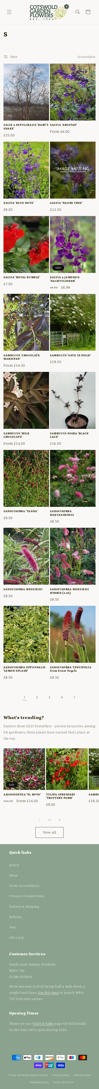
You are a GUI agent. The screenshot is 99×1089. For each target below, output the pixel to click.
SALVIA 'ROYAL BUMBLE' (21, 277)
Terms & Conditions (24, 885)
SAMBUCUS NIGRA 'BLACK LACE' (69, 435)
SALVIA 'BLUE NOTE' (18, 203)
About (13, 875)
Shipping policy (39, 1082)
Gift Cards (16, 937)
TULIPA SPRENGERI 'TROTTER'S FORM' (60, 796)
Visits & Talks (42, 1023)
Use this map (48, 992)
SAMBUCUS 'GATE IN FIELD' (70, 355)
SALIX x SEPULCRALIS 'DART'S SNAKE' (25, 126)
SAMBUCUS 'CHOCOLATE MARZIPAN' (21, 357)
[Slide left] (39, 820)
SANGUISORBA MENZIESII (23, 589)
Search (14, 865)
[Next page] (74, 697)
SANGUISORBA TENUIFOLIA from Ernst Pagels (70, 669)
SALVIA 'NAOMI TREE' (66, 203)
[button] (9, 12)
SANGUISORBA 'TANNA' (20, 511)
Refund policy (82, 1075)
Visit (12, 927)
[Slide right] (60, 820)
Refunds (15, 917)
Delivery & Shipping (24, 906)
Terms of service (63, 1082)
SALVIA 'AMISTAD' (63, 124)
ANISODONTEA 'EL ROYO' (22, 794)
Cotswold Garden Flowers (32, 1075)
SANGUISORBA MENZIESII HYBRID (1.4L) (69, 591)
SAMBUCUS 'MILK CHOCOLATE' (16, 435)
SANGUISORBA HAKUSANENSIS (62, 513)
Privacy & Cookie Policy (27, 896)
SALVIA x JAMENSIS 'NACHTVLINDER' (64, 279)
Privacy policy (61, 1075)
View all (49, 832)
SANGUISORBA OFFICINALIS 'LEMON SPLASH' (24, 669)
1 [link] (25, 697)
